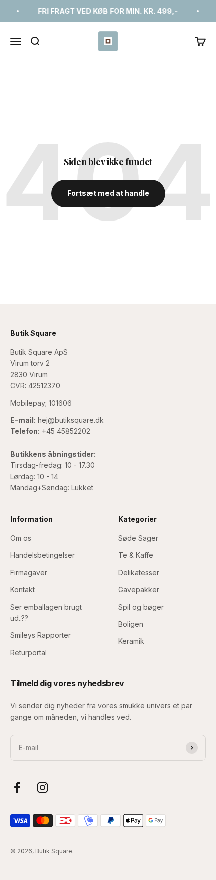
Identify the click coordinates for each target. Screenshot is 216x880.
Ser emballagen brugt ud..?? (46, 612)
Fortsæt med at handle (108, 193)
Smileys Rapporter (40, 635)
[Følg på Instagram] (42, 787)
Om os (20, 538)
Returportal (28, 652)
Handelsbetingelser (42, 555)
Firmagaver (28, 572)
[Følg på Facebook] (17, 787)
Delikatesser (138, 572)
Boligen (130, 624)
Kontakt (22, 589)
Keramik (131, 641)
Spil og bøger (141, 607)
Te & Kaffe (135, 555)
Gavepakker (138, 589)
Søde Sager (138, 538)
